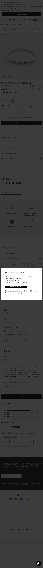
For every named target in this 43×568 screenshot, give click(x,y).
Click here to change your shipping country (21, 292)
